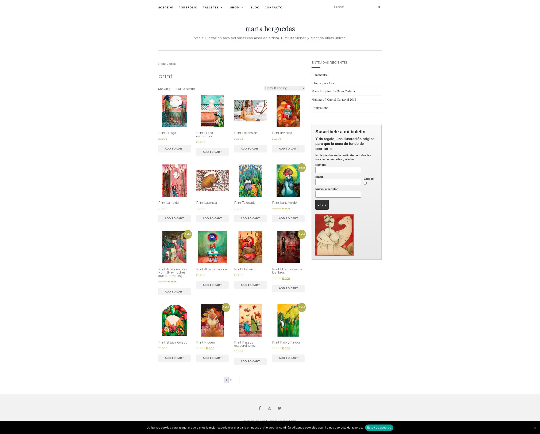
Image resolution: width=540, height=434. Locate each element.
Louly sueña (320, 108)
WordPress (289, 420)
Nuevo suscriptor (326, 189)
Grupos (369, 178)
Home (162, 64)
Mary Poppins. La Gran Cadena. (333, 91)
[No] (535, 428)
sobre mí (165, 7)
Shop (234, 7)
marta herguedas (270, 29)
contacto (274, 7)
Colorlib (261, 420)
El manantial (320, 75)
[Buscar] (379, 7)
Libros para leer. (323, 83)
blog (255, 7)
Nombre (320, 164)
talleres (211, 7)
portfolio (188, 7)
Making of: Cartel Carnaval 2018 (334, 99)
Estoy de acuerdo (379, 427)
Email (319, 176)
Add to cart (174, 148)
